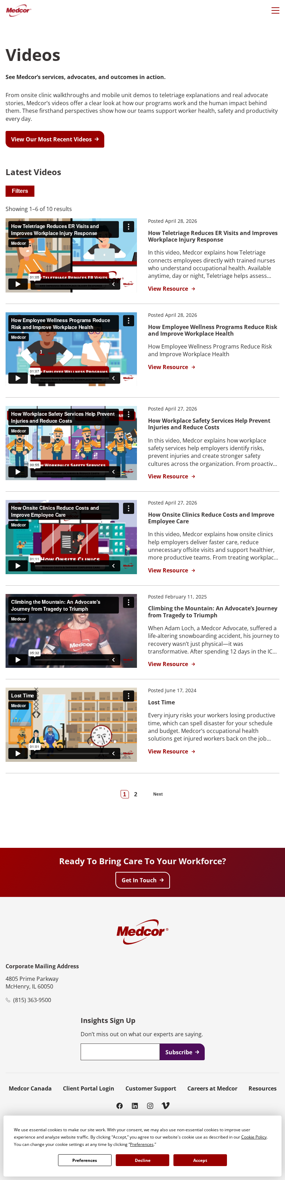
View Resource (168, 289)
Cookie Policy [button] (254, 1137)
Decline (142, 1160)
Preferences (84, 1160)
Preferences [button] (142, 1144)
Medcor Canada (30, 1088)
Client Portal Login (88, 1088)
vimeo (165, 1105)
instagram (150, 1105)
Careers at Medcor (212, 1088)
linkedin (135, 1105)
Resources (263, 1088)
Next (158, 794)
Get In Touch (139, 880)
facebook (119, 1105)
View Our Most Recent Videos (51, 139)
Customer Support (150, 1088)
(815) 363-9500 (32, 1000)
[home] (19, 10)
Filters (20, 191)
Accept (200, 1160)
